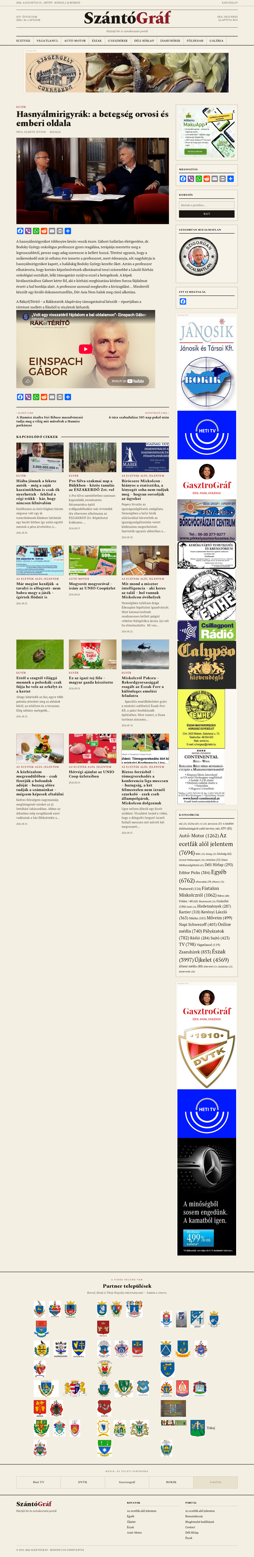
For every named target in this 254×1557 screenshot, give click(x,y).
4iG (183, 823)
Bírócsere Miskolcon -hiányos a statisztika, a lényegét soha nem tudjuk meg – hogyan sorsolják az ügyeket (145, 490)
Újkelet (211, 959)
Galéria (216, 41)
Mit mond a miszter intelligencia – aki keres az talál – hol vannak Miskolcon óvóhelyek (144, 590)
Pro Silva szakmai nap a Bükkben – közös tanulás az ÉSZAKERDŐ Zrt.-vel (91, 485)
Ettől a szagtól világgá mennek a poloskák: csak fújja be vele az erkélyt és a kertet (39, 684)
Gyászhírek (118, 41)
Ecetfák (23, 41)
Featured (190, 888)
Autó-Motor (75, 41)
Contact (190, 1527)
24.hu (193, 823)
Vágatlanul (47, 41)
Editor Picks (194, 872)
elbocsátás (203, 881)
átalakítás (225, 966)
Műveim (219, 917)
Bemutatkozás (194, 1516)
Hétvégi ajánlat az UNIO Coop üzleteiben (91, 774)
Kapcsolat (230, 3)
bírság (211, 853)
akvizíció (215, 823)
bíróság (224, 854)
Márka (197, 918)
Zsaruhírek (170, 41)
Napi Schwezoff (198, 924)
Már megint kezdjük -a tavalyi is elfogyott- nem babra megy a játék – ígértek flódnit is (38, 590)
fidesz (223, 895)
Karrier (189, 911)
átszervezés (187, 971)
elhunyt (218, 881)
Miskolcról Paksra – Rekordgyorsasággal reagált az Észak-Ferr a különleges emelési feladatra (143, 687)
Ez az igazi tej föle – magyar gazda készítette (91, 680)
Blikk (200, 853)
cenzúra (213, 860)
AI (203, 823)
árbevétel (210, 966)
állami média (191, 966)
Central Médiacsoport (192, 859)
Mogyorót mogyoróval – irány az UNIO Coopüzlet (92, 586)
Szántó (127, 18)
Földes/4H (195, 41)
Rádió (200, 937)
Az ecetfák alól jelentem (143, 476)
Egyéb (21, 107)
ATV (226, 828)
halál (191, 906)
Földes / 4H (188, 901)
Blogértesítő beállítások (199, 1522)
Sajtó (220, 938)
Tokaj (211, 1428)
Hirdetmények (214, 906)
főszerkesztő (207, 901)
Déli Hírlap (144, 41)
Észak (97, 41)
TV (187, 944)
